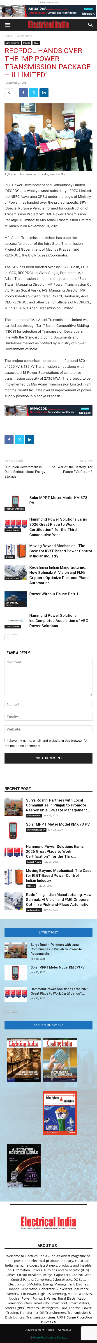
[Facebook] (23, 92)
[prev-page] (7, 637)
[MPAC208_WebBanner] (48, 11)
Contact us (65, 1330)
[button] (7, 25)
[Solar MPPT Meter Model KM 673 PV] (16, 503)
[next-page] (14, 637)
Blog (51, 1330)
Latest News (24, 36)
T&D (36, 42)
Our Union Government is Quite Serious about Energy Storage (25, 472)
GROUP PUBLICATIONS (49, 1025)
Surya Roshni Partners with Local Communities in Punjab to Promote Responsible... (56, 949)
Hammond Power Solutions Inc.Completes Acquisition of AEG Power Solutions (58, 620)
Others (9, 556)
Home (8, 36)
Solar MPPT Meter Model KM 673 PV (58, 824)
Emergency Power (12, 603)
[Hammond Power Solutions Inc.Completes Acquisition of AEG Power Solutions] (16, 620)
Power (26, 42)
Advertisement (34, 1330)
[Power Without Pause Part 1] (16, 599)
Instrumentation (15, 508)
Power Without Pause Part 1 (54, 594)
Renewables (33, 815)
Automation (12, 578)
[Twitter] (33, 92)
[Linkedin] (43, 92)
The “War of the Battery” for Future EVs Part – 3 (71, 469)
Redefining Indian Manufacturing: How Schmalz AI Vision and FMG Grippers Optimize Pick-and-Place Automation (59, 899)
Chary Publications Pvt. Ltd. (50, 1337)
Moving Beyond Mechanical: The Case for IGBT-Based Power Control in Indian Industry (60, 550)
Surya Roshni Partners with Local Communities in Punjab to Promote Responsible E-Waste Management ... (58, 805)
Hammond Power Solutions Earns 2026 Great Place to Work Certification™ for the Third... (55, 851)
